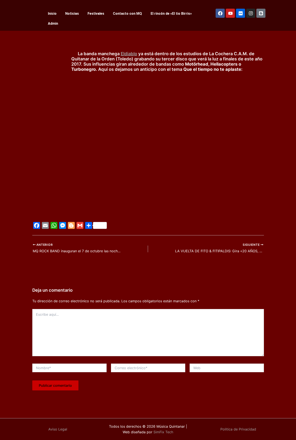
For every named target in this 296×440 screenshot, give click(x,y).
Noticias (72, 13)
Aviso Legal (57, 429)
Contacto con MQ (127, 13)
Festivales (96, 13)
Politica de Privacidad (238, 429)
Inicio (52, 13)
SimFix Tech (162, 432)
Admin (53, 23)
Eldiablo (129, 53)
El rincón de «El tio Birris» (171, 13)
